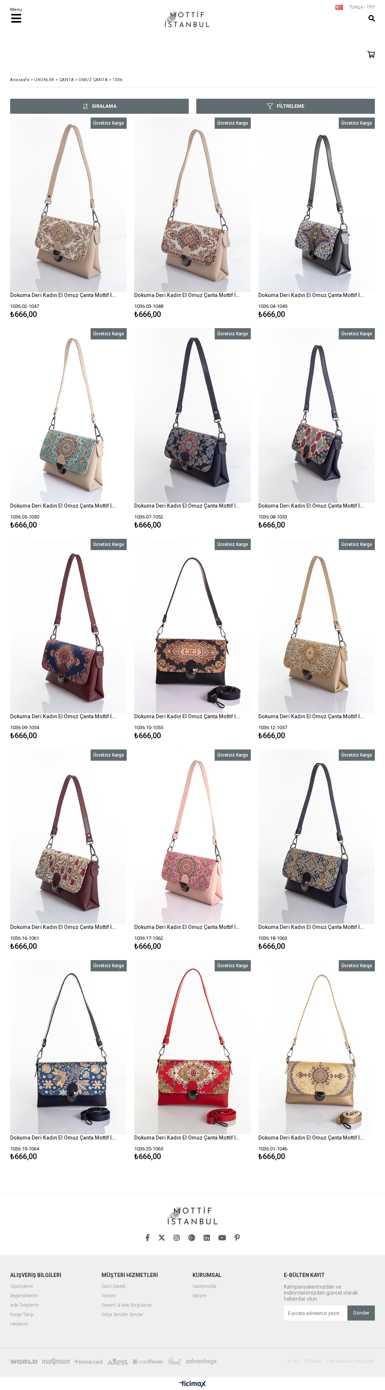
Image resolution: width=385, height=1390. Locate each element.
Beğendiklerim (24, 1296)
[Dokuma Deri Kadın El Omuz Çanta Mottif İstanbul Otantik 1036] (68, 205)
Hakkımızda (204, 1286)
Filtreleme (290, 106)
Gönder (361, 1313)
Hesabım (19, 1324)
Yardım (109, 1296)
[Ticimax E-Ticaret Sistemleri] (192, 1384)
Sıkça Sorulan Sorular (122, 1314)
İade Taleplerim (24, 1305)
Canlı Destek (114, 1286)
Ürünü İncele (96, 219)
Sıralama (104, 106)
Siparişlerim (21, 1286)
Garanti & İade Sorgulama (127, 1305)
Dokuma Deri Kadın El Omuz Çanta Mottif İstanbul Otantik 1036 (63, 295)
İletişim (199, 1296)
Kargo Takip (21, 1314)
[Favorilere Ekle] (68, 219)
